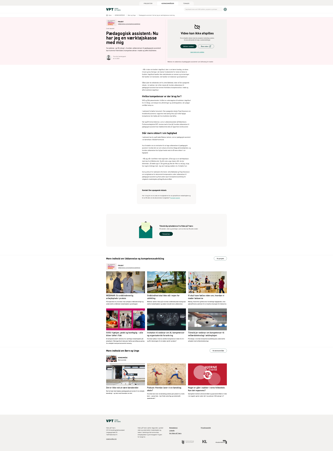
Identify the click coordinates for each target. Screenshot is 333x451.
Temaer (186, 3)
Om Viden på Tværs (175, 433)
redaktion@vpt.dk (111, 439)
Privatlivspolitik (206, 428)
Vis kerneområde (218, 351)
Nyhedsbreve (173, 428)
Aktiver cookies (188, 46)
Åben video (204, 46)
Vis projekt (220, 258)
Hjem (110, 15)
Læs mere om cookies (197, 52)
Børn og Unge (132, 15)
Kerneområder (167, 3)
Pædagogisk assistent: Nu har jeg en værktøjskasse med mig (157, 15)
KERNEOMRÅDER (120, 15)
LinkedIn (172, 430)
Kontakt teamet (175, 198)
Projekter (148, 3)
